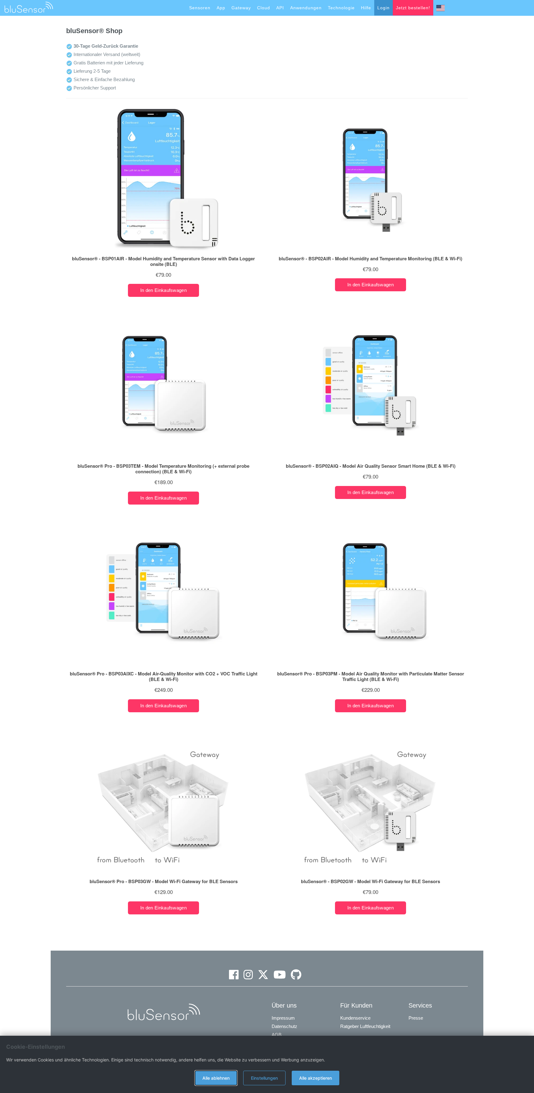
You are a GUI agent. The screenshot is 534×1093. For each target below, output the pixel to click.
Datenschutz (284, 1026)
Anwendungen (306, 7)
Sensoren (199, 7)
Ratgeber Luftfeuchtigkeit (365, 1026)
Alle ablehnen (216, 1078)
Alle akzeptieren (315, 1078)
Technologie (341, 7)
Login (383, 7)
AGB (277, 1034)
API (280, 7)
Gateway (241, 7)
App (221, 7)
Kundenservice (355, 1018)
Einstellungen (264, 1078)
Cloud (263, 7)
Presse (416, 1018)
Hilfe (366, 7)
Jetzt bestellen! (413, 7)
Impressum (283, 1018)
